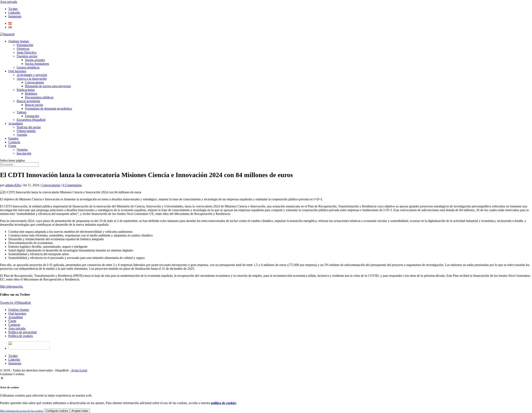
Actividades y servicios (32, 75)
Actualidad (15, 123)
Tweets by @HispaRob (15, 302)
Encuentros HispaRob (31, 119)
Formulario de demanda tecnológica (48, 108)
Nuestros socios (27, 56)
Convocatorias (34, 82)
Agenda (22, 134)
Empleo (13, 138)
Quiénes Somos (18, 41)
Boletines (31, 93)
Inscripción (24, 153)
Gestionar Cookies (12, 374)
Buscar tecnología (28, 101)
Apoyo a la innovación (32, 78)
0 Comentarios (72, 185)
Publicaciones (26, 90)
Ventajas (22, 149)
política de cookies (223, 403)
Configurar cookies (57, 410)
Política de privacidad (22, 332)
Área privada (8, 2)
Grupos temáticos (28, 67)
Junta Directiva (26, 52)
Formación (32, 116)
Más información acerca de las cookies (21, 410)
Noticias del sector (29, 127)
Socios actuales (35, 60)
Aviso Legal (79, 370)
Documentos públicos (39, 97)
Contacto (14, 142)
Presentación (25, 45)
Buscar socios (34, 105)
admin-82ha (13, 185)
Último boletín (26, 131)
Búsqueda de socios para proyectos (48, 86)
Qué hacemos (17, 71)
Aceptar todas (79, 410)
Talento (21, 112)
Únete (12, 146)
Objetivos (23, 48)
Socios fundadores (37, 63)
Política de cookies (20, 336)
